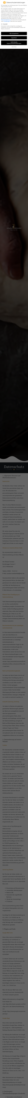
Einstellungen (7, 21)
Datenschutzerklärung (6, 19)
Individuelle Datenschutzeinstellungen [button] (14, 42)
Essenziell (5, 24)
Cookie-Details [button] (14, 46)
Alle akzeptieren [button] (14, 33)
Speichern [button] (14, 38)
